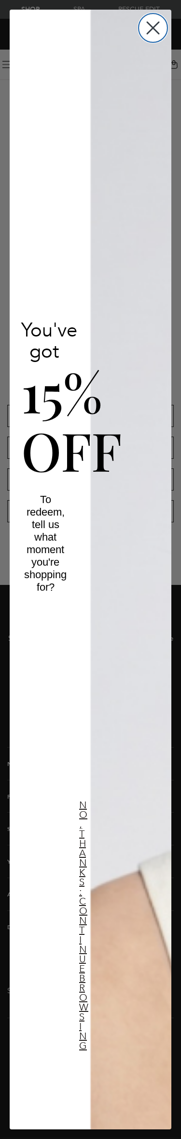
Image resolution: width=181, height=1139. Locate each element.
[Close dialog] (153, 27)
